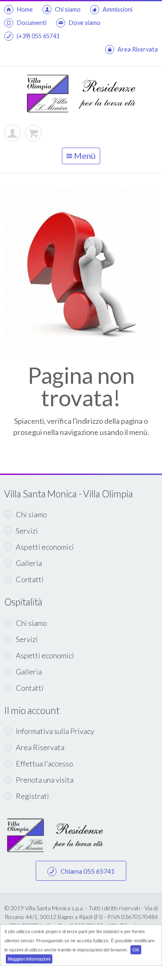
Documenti (32, 22)
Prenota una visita (45, 779)
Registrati (32, 795)
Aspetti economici (45, 546)
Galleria (29, 563)
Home (25, 9)
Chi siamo (68, 9)
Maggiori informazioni (29, 958)
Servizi (27, 530)
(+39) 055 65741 (38, 36)
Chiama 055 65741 (88, 871)
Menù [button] (84, 156)
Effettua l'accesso (44, 763)
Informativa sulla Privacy (55, 731)
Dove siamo (85, 22)
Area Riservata (138, 49)
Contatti (30, 579)
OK (136, 949)
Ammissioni (118, 9)
